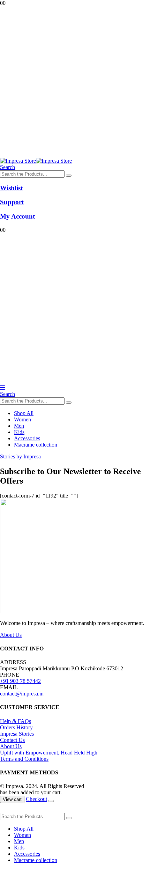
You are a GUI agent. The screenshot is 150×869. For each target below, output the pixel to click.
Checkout (36, 799)
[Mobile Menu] (2, 388)
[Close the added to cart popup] (51, 801)
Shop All (23, 413)
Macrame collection (35, 445)
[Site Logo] (36, 161)
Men (19, 426)
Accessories (27, 438)
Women (22, 419)
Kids (19, 432)
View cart (12, 799)
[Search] (69, 176)
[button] (7, 167)
